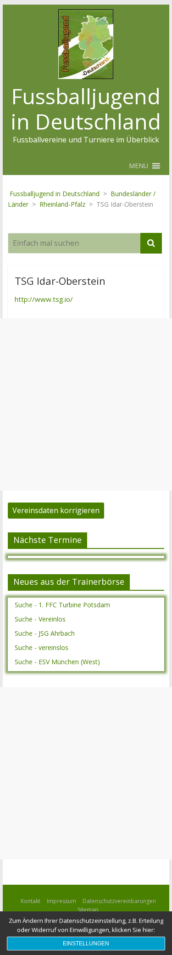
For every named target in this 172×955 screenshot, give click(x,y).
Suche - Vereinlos (40, 619)
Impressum (61, 901)
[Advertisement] (86, 404)
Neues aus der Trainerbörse (68, 581)
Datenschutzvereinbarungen (119, 901)
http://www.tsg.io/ (44, 299)
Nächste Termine (47, 539)
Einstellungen (86, 943)
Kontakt (30, 901)
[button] (138, 166)
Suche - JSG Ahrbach (45, 633)
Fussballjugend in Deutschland (86, 109)
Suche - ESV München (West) (57, 661)
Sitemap (88, 910)
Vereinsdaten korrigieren (56, 510)
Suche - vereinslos (41, 647)
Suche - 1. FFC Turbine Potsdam (62, 604)
